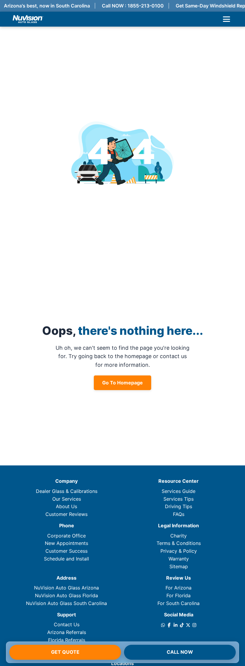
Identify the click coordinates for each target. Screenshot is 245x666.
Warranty (179, 559)
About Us (66, 506)
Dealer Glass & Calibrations (66, 491)
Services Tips (178, 499)
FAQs (178, 514)
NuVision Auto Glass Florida (66, 595)
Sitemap (178, 566)
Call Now (180, 652)
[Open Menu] (226, 19)
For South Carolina (178, 603)
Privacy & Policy (178, 551)
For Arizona (179, 588)
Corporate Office (66, 536)
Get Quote (65, 652)
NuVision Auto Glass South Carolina (66, 603)
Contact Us (66, 624)
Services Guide (178, 491)
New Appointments (66, 543)
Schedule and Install (66, 559)
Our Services (66, 499)
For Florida (178, 595)
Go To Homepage (122, 383)
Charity (178, 536)
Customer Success (66, 551)
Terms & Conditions (179, 543)
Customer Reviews (66, 514)
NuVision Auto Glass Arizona (66, 588)
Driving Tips (178, 506)
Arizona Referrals (66, 632)
